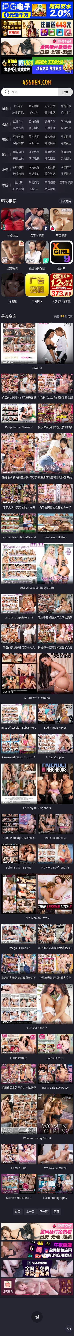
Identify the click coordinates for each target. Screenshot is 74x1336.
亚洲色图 (34, 152)
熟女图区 (50, 158)
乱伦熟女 (50, 143)
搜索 (65, 92)
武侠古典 (66, 167)
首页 (17, 1211)
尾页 (56, 1211)
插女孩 (18, 182)
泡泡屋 (34, 189)
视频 (5, 124)
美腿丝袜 (18, 158)
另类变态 (66, 143)
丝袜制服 (34, 128)
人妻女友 (50, 167)
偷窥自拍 (18, 152)
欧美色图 (50, 152)
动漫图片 (66, 152)
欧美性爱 (66, 136)
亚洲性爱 (18, 136)
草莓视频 (50, 182)
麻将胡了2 (18, 112)
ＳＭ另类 (66, 128)
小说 (5, 170)
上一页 (30, 1211)
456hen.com (37, 82)
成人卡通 (50, 136)
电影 (5, 139)
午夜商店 (34, 182)
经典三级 (34, 143)
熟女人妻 (18, 128)
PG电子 (18, 106)
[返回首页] (69, 1328)
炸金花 (34, 112)
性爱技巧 (66, 173)
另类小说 (34, 173)
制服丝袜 (18, 143)
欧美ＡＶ (50, 121)
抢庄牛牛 (66, 112)
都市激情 (18, 167)
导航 (5, 185)
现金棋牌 (50, 112)
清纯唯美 (34, 158)
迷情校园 (18, 173)
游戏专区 (66, 106)
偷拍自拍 (34, 136)
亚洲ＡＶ (18, 121)
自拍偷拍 (34, 121)
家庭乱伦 (34, 167)
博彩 (5, 109)
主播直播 (50, 128)
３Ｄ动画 (66, 121)
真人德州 (34, 106)
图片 (5, 155)
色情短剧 (50, 189)
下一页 (44, 1211)
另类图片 (66, 158)
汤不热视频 (66, 182)
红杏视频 (18, 189)
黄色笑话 (50, 173)
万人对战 (50, 106)
